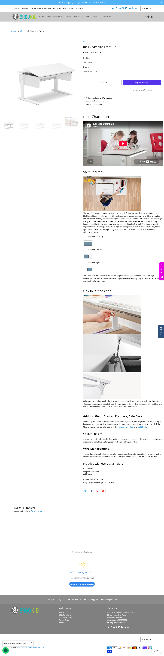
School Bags (91, 17)
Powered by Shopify (37, 648)
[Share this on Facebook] (91, 491)
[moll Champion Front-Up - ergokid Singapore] (41, 75)
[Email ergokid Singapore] (136, 8)
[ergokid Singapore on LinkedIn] (133, 8)
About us (107, 17)
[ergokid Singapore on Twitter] (113, 8)
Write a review (37, 511)
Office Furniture (73, 17)
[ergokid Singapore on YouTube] (119, 8)
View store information (94, 104)
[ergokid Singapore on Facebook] (116, 8)
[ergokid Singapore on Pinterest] (123, 8)
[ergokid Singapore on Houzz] (130, 8)
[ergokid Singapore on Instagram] (126, 8)
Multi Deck (142, 427)
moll (85, 41)
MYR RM (145, 8)
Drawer (86, 67)
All (21, 31)
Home (41, 17)
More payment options (142, 90)
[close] (161, 2)
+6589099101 (121, 620)
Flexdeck (121, 427)
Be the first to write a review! (82, 584)
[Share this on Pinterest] (97, 491)
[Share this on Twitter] (85, 491)
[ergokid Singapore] (24, 16)
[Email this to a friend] (103, 491)
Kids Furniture (53, 17)
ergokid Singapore (23, 648)
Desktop (86, 58)
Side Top (129, 427)
